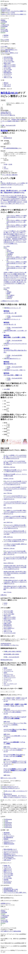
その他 (5, 164)
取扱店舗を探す (8, 72)
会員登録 (3, 903)
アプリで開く (4, 8)
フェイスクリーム (8, 671)
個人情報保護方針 (8, 837)
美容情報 (6, 879)
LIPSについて (7, 84)
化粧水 (5, 672)
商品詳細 (3, 100)
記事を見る (4, 595)
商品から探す (7, 63)
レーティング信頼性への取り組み (10, 121)
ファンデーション (8, 674)
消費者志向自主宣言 (9, 843)
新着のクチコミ (8, 870)
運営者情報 (7, 832)
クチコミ (6, 168)
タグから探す (7, 68)
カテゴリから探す (8, 58)
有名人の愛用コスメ (9, 628)
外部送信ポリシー (8, 842)
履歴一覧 (7, 51)
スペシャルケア (8, 669)
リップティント (8, 680)
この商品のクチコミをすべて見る (10, 301)
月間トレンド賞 (8, 77)
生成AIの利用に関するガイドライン (13, 855)
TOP (5, 167)
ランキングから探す (9, 61)
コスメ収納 (7, 389)
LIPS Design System (8, 857)
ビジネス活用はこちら (10, 858)
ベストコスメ (7, 75)
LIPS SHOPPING (8, 57)
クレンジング (7, 679)
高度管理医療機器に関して (11, 891)
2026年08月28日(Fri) (6, 643)
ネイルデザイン (8, 74)
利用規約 (6, 839)
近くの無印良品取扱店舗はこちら (13, 148)
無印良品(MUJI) (9, 92)
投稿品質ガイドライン (10, 854)
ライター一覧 (7, 867)
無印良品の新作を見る (7, 659)
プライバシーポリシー (10, 840)
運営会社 (6, 83)
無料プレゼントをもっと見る (8, 778)
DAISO (5, 603)
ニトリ (5, 604)
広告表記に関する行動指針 (18, 119)
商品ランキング (8, 872)
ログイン (6, 37)
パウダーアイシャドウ (10, 677)
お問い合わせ (7, 86)
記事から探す (7, 71)
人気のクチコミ (8, 868)
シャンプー (7, 685)
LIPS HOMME (7, 882)
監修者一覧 (7, 865)
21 (1, 107)
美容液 (5, 668)
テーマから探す (8, 69)
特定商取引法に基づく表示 (11, 889)
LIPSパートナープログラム (11, 852)
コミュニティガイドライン (11, 851)
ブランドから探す (8, 60)
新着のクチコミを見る (10, 66)
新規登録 (6, 35)
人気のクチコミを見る (10, 64)
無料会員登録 (17, 931)
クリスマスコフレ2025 (10, 633)
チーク (5, 682)
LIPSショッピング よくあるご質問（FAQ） (15, 892)
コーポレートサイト (9, 836)
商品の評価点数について (10, 849)
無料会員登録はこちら (11, 49)
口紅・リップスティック (10, 683)
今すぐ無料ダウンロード (7, 931)
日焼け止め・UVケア (9, 675)
